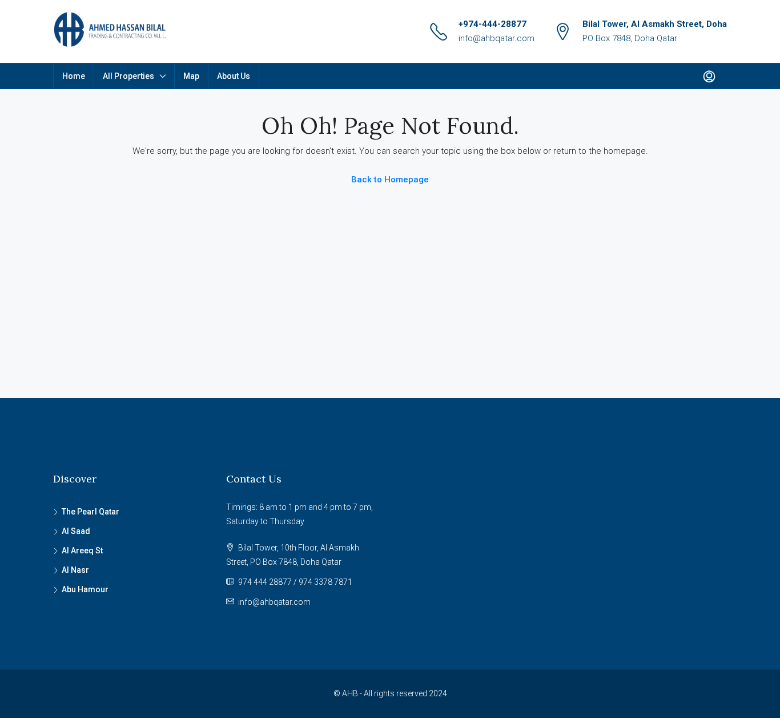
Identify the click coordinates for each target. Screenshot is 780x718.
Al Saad (76, 531)
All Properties (128, 76)
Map (191, 76)
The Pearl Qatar (90, 511)
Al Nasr (75, 570)
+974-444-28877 (492, 24)
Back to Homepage (390, 179)
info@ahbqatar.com (496, 38)
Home (73, 76)
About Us (233, 76)
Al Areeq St (82, 550)
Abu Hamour (85, 589)
